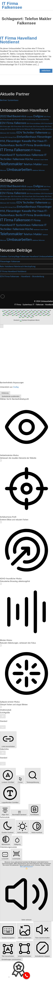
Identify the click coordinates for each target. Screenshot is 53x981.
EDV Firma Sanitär (38, 126)
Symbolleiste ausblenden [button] (10, 396)
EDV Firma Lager (5, 126)
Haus (40, 141)
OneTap (16, 387)
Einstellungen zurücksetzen (11, 959)
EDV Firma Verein (10, 129)
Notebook (37, 159)
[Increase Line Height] (3, 753)
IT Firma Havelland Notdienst (18, 40)
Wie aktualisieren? (26, 867)
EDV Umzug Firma (10, 137)
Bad (9, 116)
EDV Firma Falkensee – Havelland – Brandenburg (22, 276)
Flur (34, 141)
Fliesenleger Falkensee (10, 261)
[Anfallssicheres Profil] (1, 522)
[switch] (1, 460)
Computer (30, 116)
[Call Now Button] (26, 975)
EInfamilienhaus (26, 136)
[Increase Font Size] (3, 716)
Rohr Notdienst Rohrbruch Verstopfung (17, 266)
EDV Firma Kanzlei (47, 123)
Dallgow (38, 116)
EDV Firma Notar (16, 126)
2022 (3, 116)
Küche (29, 159)
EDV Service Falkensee (23, 129)
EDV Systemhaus (36, 129)
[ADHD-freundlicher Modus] (1, 584)
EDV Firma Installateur (34, 123)
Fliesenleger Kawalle (19, 141)
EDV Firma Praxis (27, 126)
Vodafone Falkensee (38, 170)
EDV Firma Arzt (16, 119)
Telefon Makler (32, 164)
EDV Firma (47, 116)
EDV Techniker (11, 133)
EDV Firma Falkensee (13, 123)
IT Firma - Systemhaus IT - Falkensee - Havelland (33, 305)
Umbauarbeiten (19, 170)
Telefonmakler (11, 164)
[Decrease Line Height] (3, 763)
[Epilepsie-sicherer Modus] (1, 707)
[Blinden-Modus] (1, 646)
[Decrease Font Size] (3, 727)
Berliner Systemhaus (9, 100)
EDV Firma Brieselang (28, 119)
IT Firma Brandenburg (36, 145)
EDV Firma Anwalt (5, 119)
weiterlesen (46, 71)
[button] (1, 326)
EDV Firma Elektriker (42, 119)
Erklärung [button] (5, 393)
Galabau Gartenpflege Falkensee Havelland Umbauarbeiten (26, 256)
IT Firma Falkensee (12, 5)
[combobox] (26, 317)
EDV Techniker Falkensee (31, 132)
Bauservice (19, 116)
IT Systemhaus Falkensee (28, 155)
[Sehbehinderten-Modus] (1, 461)
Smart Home (44, 159)
